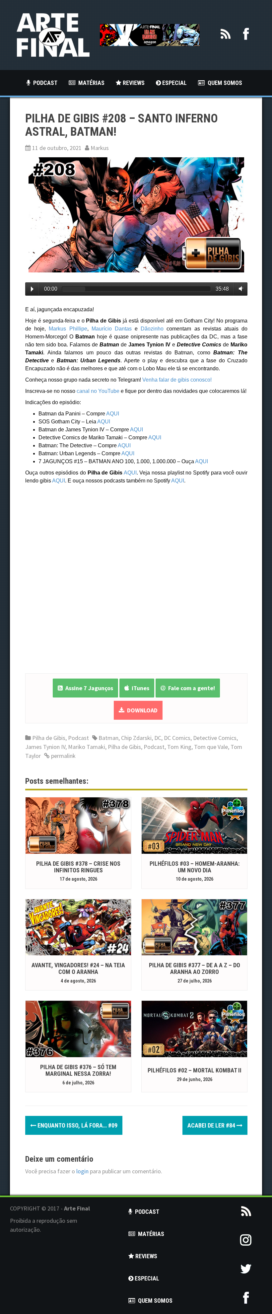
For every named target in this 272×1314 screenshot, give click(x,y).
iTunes (139, 688)
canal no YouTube (98, 391)
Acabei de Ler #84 (212, 1125)
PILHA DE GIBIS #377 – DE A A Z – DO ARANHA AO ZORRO (194, 968)
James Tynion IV (45, 747)
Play (32, 289)
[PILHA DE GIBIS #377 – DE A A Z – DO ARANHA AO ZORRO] (194, 926)
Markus (100, 148)
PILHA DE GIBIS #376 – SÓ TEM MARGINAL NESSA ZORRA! (78, 1070)
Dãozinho (152, 328)
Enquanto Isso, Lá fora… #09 (76, 1125)
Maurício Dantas (112, 328)
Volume (239, 289)
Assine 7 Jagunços (88, 688)
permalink (63, 756)
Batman (108, 738)
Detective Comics (215, 738)
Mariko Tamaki (86, 747)
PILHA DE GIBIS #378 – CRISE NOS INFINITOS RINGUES (78, 867)
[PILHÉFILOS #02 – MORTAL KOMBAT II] (194, 1028)
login (82, 1171)
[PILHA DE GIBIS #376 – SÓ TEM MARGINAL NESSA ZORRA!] (78, 1028)
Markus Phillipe (68, 328)
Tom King (179, 747)
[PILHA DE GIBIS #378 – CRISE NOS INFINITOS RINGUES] (78, 825)
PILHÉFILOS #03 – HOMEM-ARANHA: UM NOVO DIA (194, 867)
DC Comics (177, 738)
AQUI (112, 413)
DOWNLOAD (141, 710)
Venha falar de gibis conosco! (177, 380)
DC (157, 738)
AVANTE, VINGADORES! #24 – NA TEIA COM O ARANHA (78, 968)
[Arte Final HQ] (53, 34)
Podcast (78, 738)
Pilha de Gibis (48, 738)
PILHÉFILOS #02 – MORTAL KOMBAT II (194, 1070)
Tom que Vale (211, 747)
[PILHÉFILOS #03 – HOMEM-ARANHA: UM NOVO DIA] (194, 825)
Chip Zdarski (136, 738)
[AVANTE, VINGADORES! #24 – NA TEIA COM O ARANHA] (78, 926)
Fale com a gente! (190, 688)
